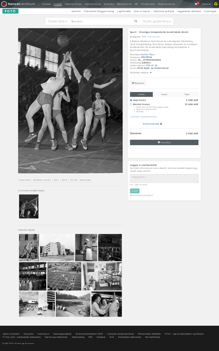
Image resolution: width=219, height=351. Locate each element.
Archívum (21, 4)
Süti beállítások (152, 337)
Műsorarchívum (166, 4)
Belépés (206, 4)
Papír (187, 94)
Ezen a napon (142, 11)
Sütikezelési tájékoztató (129, 337)
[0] (196, 4)
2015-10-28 (151, 65)
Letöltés (141, 94)
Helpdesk (100, 337)
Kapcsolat (28, 334)
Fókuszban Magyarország (99, 11)
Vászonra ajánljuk (163, 11)
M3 (136, 4)
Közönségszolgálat (62, 334)
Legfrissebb (124, 11)
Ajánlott (76, 11)
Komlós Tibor (148, 54)
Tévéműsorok (124, 4)
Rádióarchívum (73, 4)
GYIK (112, 337)
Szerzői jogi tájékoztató (56, 337)
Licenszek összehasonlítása (143, 116)
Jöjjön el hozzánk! (11, 334)
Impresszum (43, 334)
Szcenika (109, 4)
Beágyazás (139, 83)
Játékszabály (78, 337)
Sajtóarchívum (93, 4)
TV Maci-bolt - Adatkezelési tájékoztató (21, 337)
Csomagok (210, 11)
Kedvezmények (151, 124)
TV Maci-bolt (148, 4)
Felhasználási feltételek (149, 334)
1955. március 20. (151, 36)
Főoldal (46, 4)
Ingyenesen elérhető (189, 11)
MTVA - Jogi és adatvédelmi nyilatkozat (184, 334)
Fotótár (58, 4)
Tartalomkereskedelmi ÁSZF (89, 334)
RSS (91, 337)
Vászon (164, 94)
